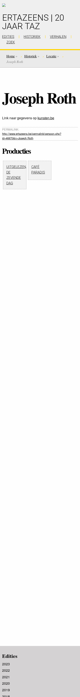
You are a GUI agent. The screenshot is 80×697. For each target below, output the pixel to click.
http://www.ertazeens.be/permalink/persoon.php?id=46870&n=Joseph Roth (31, 136)
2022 (6, 670)
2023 (6, 663)
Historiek (30, 56)
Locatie (51, 56)
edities (8, 37)
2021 (6, 676)
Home (10, 56)
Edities (9, 656)
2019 (6, 689)
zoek (10, 42)
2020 (6, 683)
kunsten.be (46, 117)
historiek (32, 37)
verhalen (58, 37)
